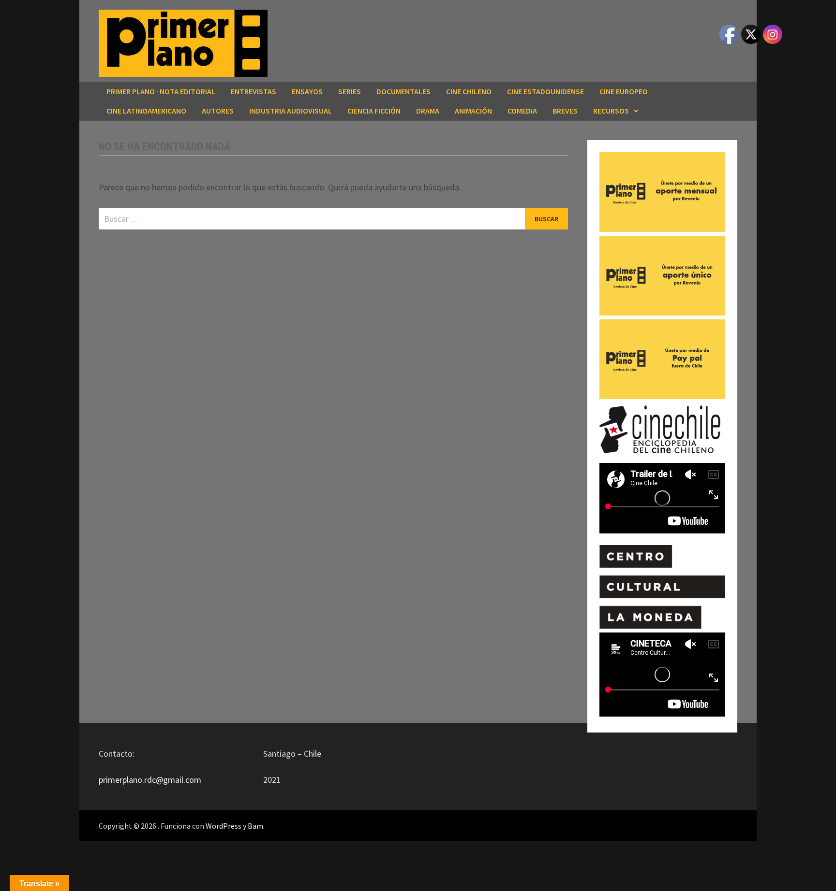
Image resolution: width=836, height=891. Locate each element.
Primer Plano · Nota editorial (160, 91)
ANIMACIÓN (473, 110)
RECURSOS (611, 110)
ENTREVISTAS (253, 91)
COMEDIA (522, 110)
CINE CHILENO (469, 91)
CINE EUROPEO (623, 91)
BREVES (565, 110)
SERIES (349, 91)
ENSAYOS (307, 91)
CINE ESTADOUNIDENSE (545, 91)
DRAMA (427, 110)
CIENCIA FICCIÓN (374, 110)
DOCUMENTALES (403, 91)
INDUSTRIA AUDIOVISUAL (290, 110)
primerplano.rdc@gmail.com (150, 779)
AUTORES (218, 110)
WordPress (223, 826)
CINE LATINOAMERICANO (146, 110)
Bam (255, 826)
